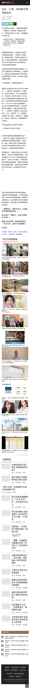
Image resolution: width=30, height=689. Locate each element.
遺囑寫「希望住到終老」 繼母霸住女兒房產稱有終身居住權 (16, 637)
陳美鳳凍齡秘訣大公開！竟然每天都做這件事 (14, 414)
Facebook (3, 23)
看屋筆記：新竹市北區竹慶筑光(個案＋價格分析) (16, 654)
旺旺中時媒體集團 (18, 673)
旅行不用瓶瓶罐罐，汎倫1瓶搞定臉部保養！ (14, 293)
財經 (14, 492)
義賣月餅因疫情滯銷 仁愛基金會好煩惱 (20, 594)
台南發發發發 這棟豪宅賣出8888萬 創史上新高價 (20, 619)
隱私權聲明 (14, 670)
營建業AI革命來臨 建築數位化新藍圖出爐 (13, 328)
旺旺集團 (9, 673)
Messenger (7, 23)
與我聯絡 (7, 667)
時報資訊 (11, 676)
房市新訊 (25, 612)
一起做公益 (22, 670)
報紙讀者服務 (15, 667)
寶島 (24, 482)
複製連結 (14, 23)
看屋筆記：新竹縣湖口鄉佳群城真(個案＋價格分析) (16, 650)
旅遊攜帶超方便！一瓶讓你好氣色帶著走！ (14, 276)
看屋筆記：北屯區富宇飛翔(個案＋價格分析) (20, 529)
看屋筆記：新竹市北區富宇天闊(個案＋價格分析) (16, 641)
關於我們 (18, 676)
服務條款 (7, 670)
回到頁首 (27, 686)
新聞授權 (23, 667)
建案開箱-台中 (16, 535)
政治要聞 (25, 587)
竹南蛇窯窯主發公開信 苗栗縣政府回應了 (20, 467)
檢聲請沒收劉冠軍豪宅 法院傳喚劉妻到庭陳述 (20, 582)
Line (11, 23)
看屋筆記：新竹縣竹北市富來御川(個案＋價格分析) (16, 646)
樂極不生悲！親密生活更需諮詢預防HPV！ (14, 345)
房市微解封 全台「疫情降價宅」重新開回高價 (19, 607)
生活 (24, 472)
